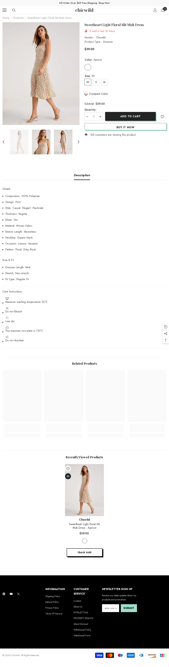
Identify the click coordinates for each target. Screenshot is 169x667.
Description (82, 175)
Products (18, 18)
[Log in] (155, 10)
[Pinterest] (3, 593)
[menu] (4, 10)
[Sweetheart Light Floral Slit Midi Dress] (84, 490)
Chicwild (101, 37)
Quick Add (84, 552)
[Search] (14, 10)
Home (5, 18)
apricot (84, 540)
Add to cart (130, 116)
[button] (3, 141)
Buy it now (126, 127)
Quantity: (90, 110)
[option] (41, 73)
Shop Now (104, 3)
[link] (22, 430)
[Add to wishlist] (162, 117)
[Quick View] (68, 476)
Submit (128, 608)
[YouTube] (11, 593)
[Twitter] (18, 593)
